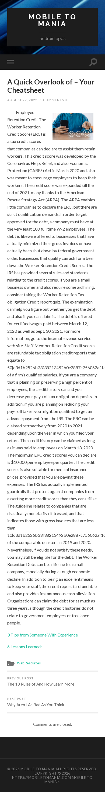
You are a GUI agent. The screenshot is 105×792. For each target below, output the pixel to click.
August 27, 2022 (22, 100)
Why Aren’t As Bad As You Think (35, 702)
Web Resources (29, 663)
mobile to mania (52, 20)
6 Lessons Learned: (24, 646)
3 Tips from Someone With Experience (42, 634)
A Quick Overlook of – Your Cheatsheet (50, 86)
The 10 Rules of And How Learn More (40, 682)
